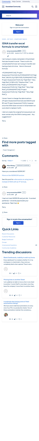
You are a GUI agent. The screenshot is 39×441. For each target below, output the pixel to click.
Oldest (10, 161)
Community (6, 1)
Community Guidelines (9, 248)
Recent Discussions (8, 234)
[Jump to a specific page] (35, 160)
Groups (4, 242)
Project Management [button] (9, 150)
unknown (31, 53)
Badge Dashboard (7, 239)
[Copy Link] (8, 56)
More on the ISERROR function (13, 175)
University (26, 1)
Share (4, 138)
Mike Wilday (11, 166)
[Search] (32, 6)
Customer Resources (8, 237)
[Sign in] (36, 6)
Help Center (16, 1)
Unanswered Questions (19, 245)
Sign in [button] (18, 32)
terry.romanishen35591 (14, 51)
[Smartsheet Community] (13, 6)
